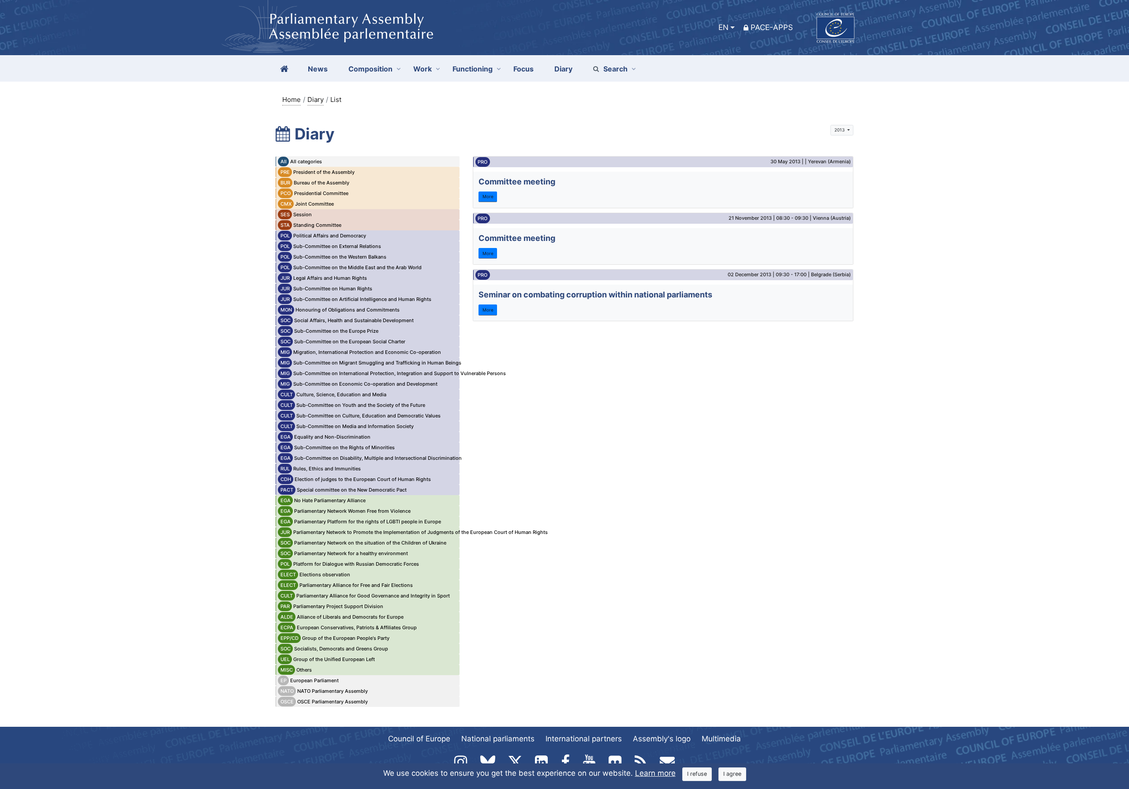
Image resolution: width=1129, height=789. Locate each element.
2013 (840, 129)
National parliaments (498, 738)
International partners (584, 738)
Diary (315, 99)
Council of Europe (419, 738)
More (487, 196)
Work (422, 68)
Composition (370, 68)
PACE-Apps (772, 27)
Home (291, 99)
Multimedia (721, 738)
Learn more (655, 773)
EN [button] (723, 27)
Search (615, 68)
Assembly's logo (662, 738)
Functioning (472, 68)
